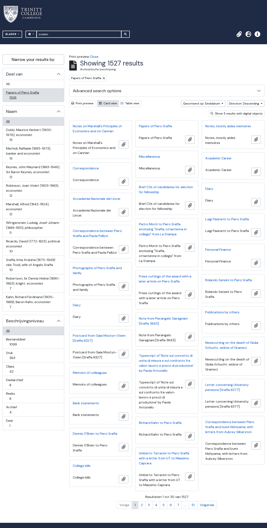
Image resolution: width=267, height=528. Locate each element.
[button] (239, 34)
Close (94, 56)
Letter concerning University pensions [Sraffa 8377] (227, 387)
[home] (25, 14)
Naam (11, 111)
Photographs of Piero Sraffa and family (97, 270)
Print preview (84, 103)
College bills (82, 466)
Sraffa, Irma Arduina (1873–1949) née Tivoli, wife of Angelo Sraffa (30, 264)
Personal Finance (218, 249)
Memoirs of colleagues (90, 372)
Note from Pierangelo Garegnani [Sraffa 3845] (163, 321)
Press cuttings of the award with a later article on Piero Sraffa (165, 279)
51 (193, 505)
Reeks (13, 396)
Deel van (14, 74)
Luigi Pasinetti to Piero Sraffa (227, 219)
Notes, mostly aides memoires (228, 126)
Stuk (15, 355)
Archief (13, 409)
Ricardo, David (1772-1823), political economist (33, 246)
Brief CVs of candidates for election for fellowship (166, 189)
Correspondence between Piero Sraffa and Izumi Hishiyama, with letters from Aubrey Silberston (229, 427)
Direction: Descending (244, 103)
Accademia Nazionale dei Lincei (96, 199)
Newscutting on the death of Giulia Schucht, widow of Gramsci (231, 345)
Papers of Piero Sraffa (22, 95)
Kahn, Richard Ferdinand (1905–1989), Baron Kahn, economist (30, 302)
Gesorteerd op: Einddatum (202, 103)
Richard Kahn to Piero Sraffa (160, 423)
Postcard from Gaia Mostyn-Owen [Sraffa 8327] (99, 338)
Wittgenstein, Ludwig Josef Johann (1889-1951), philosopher (32, 227)
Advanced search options (97, 90)
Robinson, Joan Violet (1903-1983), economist (32, 190)
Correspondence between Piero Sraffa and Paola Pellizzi (97, 233)
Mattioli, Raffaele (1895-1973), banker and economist (28, 153)
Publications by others (222, 312)
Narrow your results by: (33, 59)
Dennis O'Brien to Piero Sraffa (95, 433)
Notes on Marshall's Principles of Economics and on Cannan (97, 128)
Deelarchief (14, 382)
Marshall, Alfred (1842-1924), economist (27, 209)
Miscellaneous (149, 156)
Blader (11, 34)
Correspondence (86, 168)
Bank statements (86, 403)
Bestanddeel (16, 342)
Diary (209, 189)
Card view (110, 103)
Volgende (207, 505)
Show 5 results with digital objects (238, 113)
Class (14, 369)
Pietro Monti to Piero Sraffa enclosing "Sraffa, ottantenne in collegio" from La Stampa (163, 229)
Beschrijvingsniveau (25, 321)
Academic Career (218, 158)
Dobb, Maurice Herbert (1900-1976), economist (29, 134)
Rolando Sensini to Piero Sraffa (228, 280)
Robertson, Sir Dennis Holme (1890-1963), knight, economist (33, 283)
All (8, 84)
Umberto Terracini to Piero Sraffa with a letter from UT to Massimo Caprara (164, 458)
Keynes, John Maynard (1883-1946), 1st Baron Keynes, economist (33, 172)
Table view (131, 103)
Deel (13, 423)
